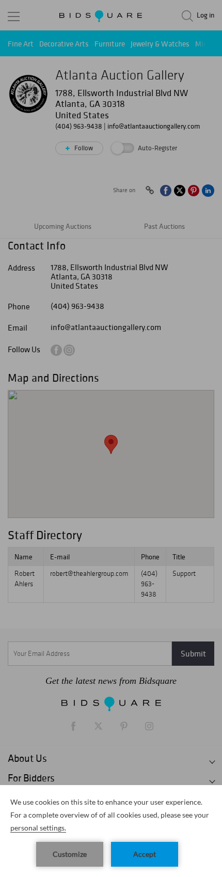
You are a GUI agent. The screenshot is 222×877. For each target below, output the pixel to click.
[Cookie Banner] (111, 831)
